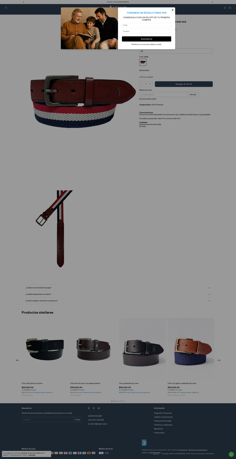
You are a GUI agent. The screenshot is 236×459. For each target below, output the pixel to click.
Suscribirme (146, 39)
